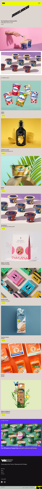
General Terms (32, 487)
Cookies (39, 487)
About (2, 472)
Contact (2, 473)
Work (2, 470)
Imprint (24, 487)
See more (3, 115)
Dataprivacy (27, 487)
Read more (3, 153)
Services (3, 468)
